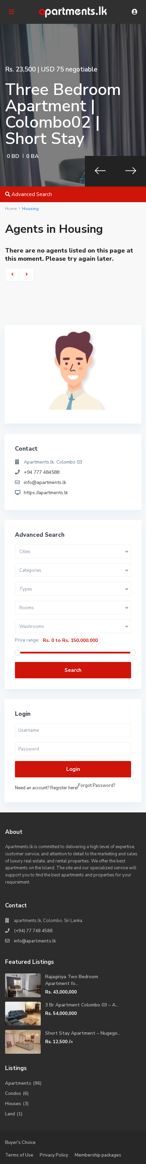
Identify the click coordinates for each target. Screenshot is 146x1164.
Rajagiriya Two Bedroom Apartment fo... (71, 980)
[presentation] (100, 171)
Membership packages (98, 1155)
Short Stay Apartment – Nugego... (83, 1033)
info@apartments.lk (45, 482)
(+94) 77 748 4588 (33, 931)
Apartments (18, 1083)
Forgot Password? (96, 785)
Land (10, 1114)
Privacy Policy (54, 1155)
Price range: (27, 640)
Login (73, 769)
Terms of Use (19, 1155)
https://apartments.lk (46, 492)
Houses (13, 1104)
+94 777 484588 (41, 472)
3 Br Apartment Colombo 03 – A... (81, 1005)
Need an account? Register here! (46, 788)
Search (73, 670)
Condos (13, 1093)
